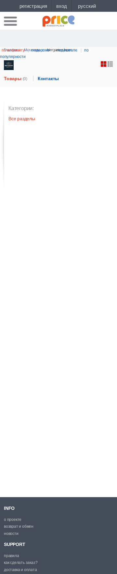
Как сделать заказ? (20, 562)
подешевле (67, 50)
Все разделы (21, 118)
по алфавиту (13, 50)
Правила (11, 555)
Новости (11, 533)
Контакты (48, 78)
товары (15, 78)
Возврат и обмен (18, 526)
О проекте (12, 519)
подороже (40, 50)
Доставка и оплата (20, 569)
